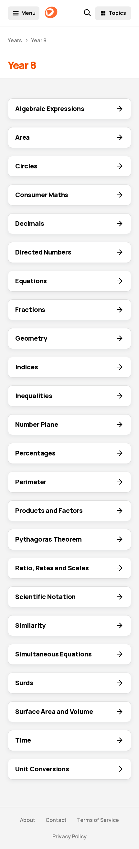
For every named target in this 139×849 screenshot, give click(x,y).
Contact (56, 820)
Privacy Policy (69, 836)
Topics (117, 12)
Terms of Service (98, 820)
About (27, 820)
